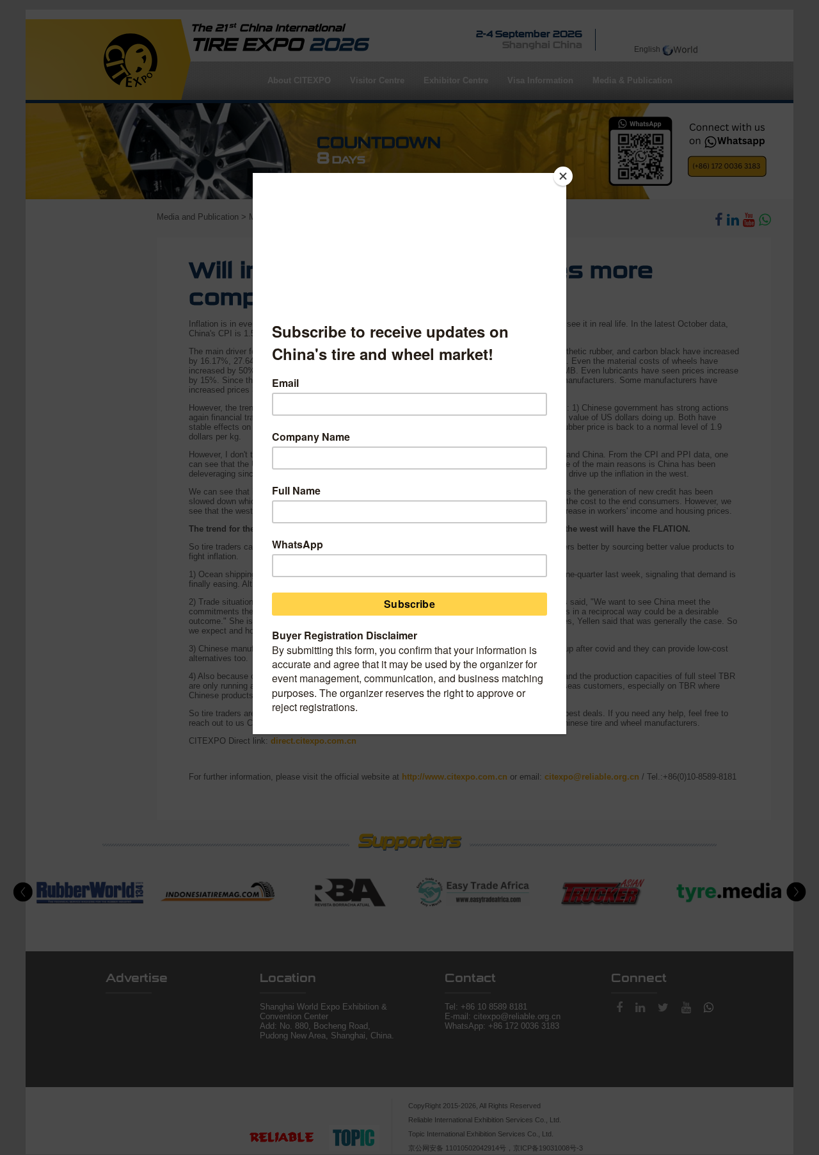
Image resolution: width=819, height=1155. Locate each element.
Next (796, 892)
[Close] (563, 176)
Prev (23, 892)
